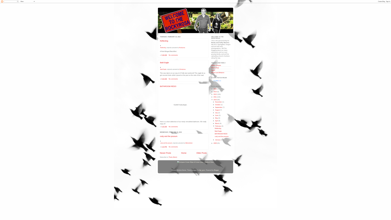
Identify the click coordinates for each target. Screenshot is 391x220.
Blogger (216, 170)
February (218, 126)
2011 (215, 97)
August (217, 110)
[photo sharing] (160, 45)
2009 (215, 143)
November (218, 102)
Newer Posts (165, 153)
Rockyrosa (182, 47)
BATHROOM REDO (168, 86)
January (218, 140)
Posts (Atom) (173, 157)
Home (183, 153)
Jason (213, 70)
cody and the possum (168, 136)
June (217, 115)
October (218, 104)
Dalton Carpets (216, 65)
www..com (217, 80)
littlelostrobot (188, 143)
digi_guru (202, 170)
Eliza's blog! (215, 68)
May (216, 118)
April (216, 121)
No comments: (173, 55)
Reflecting (164, 41)
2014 (215, 89)
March (217, 123)
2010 (215, 99)
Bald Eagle (164, 63)
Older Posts (201, 153)
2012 (215, 94)
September (219, 107)
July (216, 113)
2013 (215, 91)
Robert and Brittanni (217, 72)
